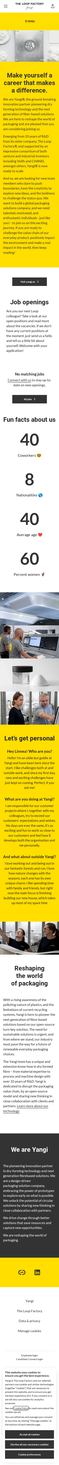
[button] (52, 6)
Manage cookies (29, 1331)
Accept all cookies (30, 1434)
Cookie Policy (21, 1408)
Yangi (29, 1301)
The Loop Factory (29, 1311)
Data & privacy (29, 1321)
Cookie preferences (29, 1454)
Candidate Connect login (29, 1359)
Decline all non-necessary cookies (29, 1444)
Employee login (29, 1355)
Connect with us (19, 380)
